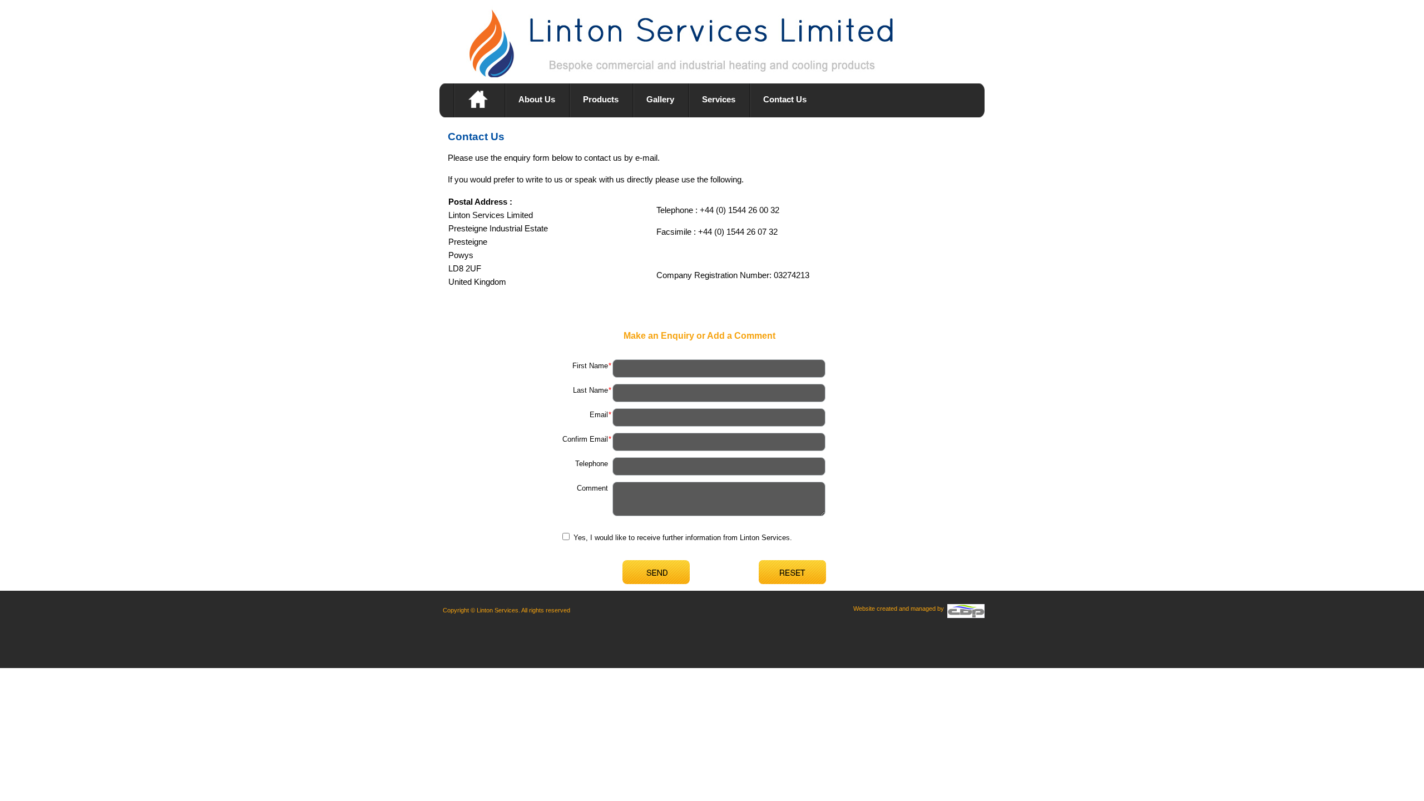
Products (601, 99)
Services (718, 99)
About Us (536, 99)
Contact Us (785, 99)
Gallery (660, 99)
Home (479, 99)
